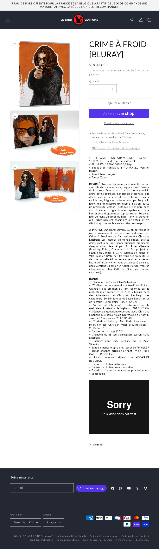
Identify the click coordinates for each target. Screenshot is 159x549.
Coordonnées (142, 540)
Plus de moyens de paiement (119, 122)
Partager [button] (98, 445)
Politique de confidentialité (135, 536)
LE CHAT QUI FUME (31, 536)
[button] (8, 19)
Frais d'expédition (115, 70)
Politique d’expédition (68, 540)
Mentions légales (124, 540)
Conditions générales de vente (97, 540)
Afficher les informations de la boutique (116, 148)
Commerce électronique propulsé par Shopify (63, 536)
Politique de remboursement (104, 536)
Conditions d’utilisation (41, 540)
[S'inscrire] (69, 487)
